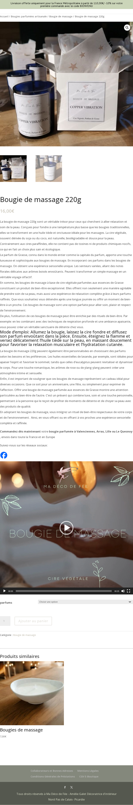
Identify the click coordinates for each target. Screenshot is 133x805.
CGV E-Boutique (88, 776)
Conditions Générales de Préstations (53, 776)
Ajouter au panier (33, 621)
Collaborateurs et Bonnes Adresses (52, 770)
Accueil (4, 16)
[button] (127, 27)
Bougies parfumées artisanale (29, 16)
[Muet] (123, 591)
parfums (6, 603)
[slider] (64, 591)
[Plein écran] (128, 591)
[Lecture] (4, 591)
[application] (66, 527)
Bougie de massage (60, 16)
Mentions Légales (88, 770)
